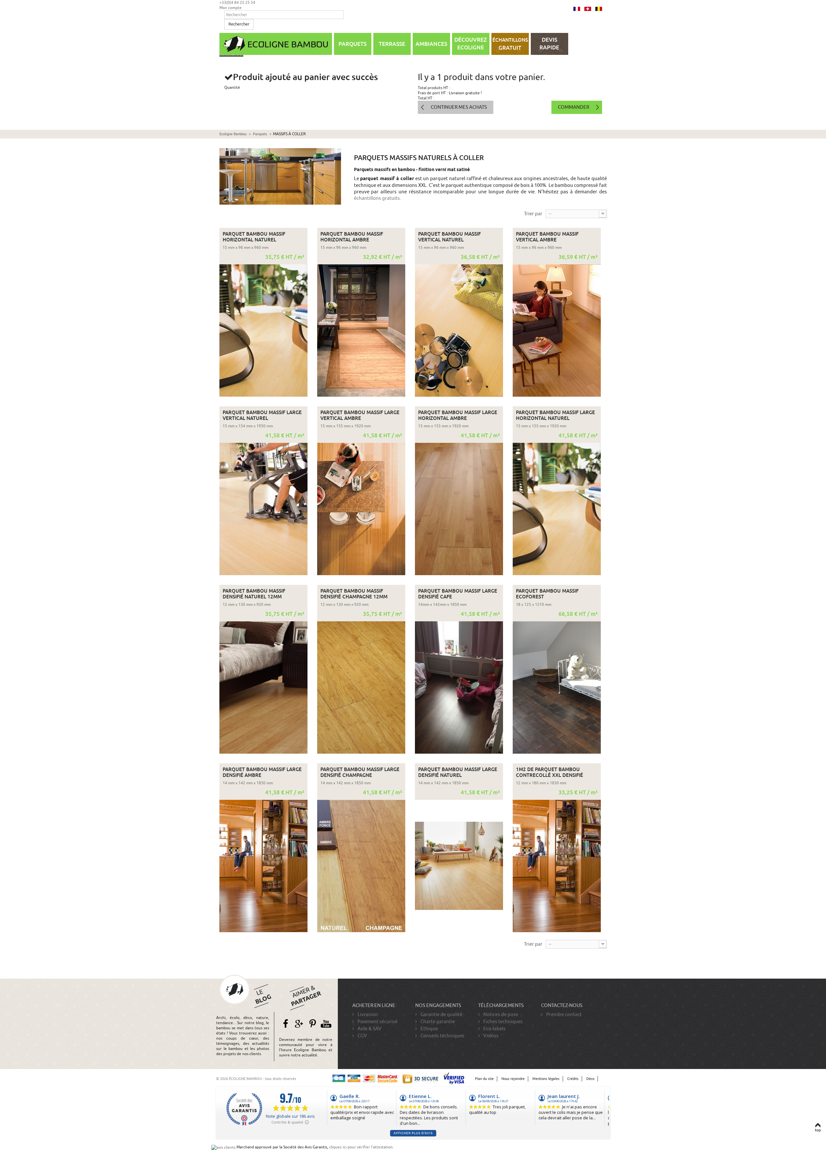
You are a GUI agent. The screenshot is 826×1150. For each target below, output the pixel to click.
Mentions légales (545, 1079)
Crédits (573, 1079)
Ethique (428, 1029)
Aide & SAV (369, 1029)
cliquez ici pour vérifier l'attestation (361, 1147)
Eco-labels (494, 1029)
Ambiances (431, 43)
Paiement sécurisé (377, 1021)
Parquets (352, 43)
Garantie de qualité (440, 1014)
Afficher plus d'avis (413, 1133)
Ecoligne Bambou (233, 134)
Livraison (367, 1014)
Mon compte (230, 7)
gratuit (510, 44)
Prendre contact (563, 1014)
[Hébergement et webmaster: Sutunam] (605, 1079)
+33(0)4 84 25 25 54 (237, 2)
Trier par (533, 214)
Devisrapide (549, 43)
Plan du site (484, 1079)
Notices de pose (500, 1014)
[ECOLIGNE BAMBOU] (275, 44)
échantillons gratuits (377, 198)
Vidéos (490, 1036)
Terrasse (392, 43)
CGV (362, 1036)
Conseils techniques (441, 1036)
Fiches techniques (502, 1021)
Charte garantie (437, 1021)
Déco (590, 1079)
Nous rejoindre (513, 1079)
